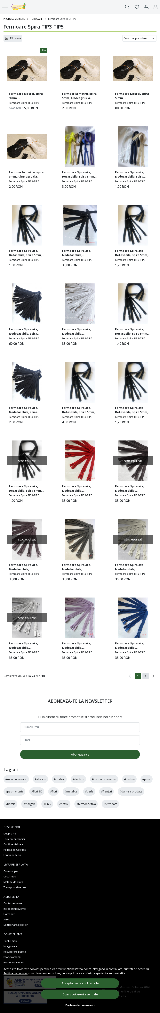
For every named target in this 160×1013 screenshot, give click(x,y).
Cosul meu (10, 876)
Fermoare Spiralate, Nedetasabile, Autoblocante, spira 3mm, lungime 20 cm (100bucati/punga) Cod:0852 (76, 646)
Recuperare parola (15, 951)
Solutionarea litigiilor (16, 924)
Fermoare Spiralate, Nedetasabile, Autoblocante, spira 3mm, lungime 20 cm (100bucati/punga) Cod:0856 (76, 489)
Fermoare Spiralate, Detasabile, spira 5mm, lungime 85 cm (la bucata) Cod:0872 (78, 175)
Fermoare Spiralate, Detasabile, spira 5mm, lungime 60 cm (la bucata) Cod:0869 (131, 332)
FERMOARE (36, 19)
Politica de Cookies (15, 849)
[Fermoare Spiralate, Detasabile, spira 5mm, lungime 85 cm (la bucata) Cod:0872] (80, 146)
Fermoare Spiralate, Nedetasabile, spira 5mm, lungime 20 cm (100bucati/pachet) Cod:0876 (23, 332)
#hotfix (63, 804)
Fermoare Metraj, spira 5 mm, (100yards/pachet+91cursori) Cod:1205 (132, 96)
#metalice (71, 791)
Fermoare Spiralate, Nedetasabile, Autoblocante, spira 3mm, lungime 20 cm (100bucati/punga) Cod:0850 (129, 646)
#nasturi (129, 779)
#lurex (47, 804)
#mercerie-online (16, 779)
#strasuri (40, 779)
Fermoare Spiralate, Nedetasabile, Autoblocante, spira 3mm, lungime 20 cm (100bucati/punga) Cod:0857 (76, 567)
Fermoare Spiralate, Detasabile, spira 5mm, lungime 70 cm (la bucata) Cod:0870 (25, 253)
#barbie (10, 804)
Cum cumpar (11, 871)
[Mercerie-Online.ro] (24, 7)
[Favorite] (136, 7)
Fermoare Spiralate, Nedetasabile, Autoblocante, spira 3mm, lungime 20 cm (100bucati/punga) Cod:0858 (23, 567)
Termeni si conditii (14, 839)
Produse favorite (14, 962)
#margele (29, 804)
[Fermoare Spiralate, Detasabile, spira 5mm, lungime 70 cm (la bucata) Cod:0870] (27, 225)
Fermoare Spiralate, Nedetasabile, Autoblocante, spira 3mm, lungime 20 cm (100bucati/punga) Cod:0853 (23, 646)
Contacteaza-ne (13, 903)
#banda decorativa (104, 779)
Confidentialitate (13, 844)
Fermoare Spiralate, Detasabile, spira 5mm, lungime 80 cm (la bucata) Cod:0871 (131, 253)
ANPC (7, 919)
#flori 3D (36, 791)
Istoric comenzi (12, 957)
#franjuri (106, 791)
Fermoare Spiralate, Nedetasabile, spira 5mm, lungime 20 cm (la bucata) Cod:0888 (26, 410)
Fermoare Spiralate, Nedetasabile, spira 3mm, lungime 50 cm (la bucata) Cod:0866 (132, 175)
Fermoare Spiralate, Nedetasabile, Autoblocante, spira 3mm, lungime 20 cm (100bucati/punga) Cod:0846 (76, 332)
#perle (89, 791)
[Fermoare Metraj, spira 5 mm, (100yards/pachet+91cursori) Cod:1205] (133, 68)
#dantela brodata (131, 791)
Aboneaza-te (80, 754)
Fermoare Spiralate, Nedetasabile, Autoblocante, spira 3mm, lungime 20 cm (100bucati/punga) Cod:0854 (129, 567)
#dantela (78, 779)
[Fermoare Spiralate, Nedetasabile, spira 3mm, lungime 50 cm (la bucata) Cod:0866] (133, 146)
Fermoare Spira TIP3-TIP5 (24, 103)
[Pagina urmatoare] (153, 676)
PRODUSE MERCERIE (14, 19)
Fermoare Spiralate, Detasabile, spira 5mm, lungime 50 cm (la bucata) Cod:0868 (131, 410)
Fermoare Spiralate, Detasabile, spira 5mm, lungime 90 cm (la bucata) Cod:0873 (78, 410)
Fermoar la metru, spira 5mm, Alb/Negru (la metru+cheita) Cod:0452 (79, 96)
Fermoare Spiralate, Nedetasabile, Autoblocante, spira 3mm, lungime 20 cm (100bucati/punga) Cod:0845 (76, 253)
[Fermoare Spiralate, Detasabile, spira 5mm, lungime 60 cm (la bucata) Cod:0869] (133, 303)
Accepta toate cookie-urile (80, 983)
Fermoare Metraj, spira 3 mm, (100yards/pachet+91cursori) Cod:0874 (26, 96)
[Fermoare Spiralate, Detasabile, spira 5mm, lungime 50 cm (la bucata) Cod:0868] (133, 382)
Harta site (9, 914)
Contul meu (10, 941)
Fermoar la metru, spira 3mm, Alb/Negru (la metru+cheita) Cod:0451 (26, 175)
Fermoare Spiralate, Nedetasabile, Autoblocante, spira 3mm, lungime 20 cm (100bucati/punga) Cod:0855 (129, 489)
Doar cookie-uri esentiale (80, 994)
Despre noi (10, 833)
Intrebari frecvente (15, 908)
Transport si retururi (15, 887)
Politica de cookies (16, 973)
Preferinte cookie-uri (80, 1005)
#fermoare (110, 804)
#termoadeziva (86, 804)
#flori (53, 791)
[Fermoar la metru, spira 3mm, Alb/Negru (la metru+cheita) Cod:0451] (27, 146)
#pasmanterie (14, 791)
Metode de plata (13, 882)
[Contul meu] (146, 7)
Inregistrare (10, 946)
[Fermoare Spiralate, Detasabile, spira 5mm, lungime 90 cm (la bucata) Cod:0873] (80, 382)
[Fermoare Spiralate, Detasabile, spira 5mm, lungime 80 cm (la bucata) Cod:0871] (133, 225)
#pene (146, 779)
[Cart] (155, 7)
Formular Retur (12, 855)
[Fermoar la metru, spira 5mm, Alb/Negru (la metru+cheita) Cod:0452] (80, 68)
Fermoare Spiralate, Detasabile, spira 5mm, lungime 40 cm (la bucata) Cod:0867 (25, 489)
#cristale (59, 779)
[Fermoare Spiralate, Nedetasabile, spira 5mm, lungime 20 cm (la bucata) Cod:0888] (27, 382)
